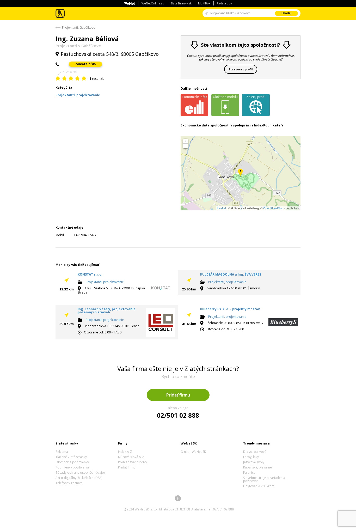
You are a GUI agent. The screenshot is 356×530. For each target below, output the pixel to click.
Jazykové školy (253, 462)
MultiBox (204, 3)
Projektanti (94, 282)
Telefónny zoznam (69, 483)
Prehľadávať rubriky (132, 462)
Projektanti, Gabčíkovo (78, 27)
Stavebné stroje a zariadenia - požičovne (265, 479)
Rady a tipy (224, 3)
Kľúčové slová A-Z (131, 457)
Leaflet (221, 208)
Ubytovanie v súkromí (259, 486)
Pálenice (249, 472)
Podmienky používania (72, 467)
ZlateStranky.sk (181, 3)
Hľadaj (286, 13)
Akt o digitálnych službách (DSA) (79, 478)
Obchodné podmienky (72, 462)
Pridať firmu (178, 395)
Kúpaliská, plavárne (257, 467)
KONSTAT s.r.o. (90, 274)
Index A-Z (125, 451)
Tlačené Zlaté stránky (71, 457)
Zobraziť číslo (85, 64)
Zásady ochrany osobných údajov (81, 472)
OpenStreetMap (273, 208)
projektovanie (113, 282)
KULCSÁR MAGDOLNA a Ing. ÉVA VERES (230, 274)
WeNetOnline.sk (153, 3)
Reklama (62, 451)
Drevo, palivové (254, 451)
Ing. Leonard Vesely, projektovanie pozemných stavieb (107, 310)
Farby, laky (251, 457)
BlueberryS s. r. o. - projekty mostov (230, 309)
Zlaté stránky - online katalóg (60, 13)
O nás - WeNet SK (193, 451)
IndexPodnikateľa (269, 125)
